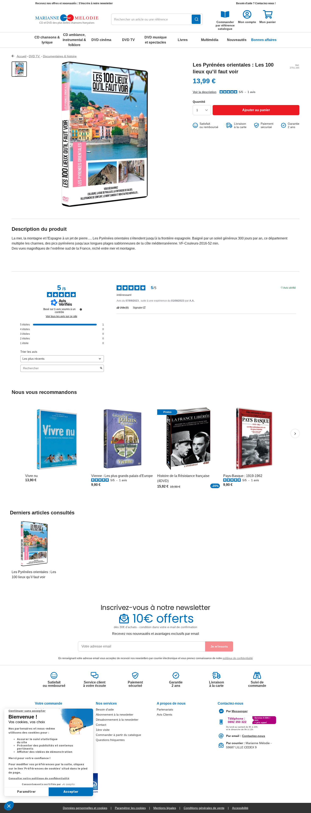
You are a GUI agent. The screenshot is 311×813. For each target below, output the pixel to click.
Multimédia (209, 40)
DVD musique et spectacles (155, 40)
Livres (183, 40)
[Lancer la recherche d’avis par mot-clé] (101, 368)
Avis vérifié (289, 287)
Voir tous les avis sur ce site (61, 316)
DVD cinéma (101, 40)
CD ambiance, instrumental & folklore (74, 40)
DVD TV (128, 40)
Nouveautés (236, 40)
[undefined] (81, 309)
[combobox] (157, 19)
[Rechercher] (196, 19)
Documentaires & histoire (60, 56)
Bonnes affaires (264, 40)
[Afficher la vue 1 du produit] (19, 69)
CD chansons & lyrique (47, 40)
